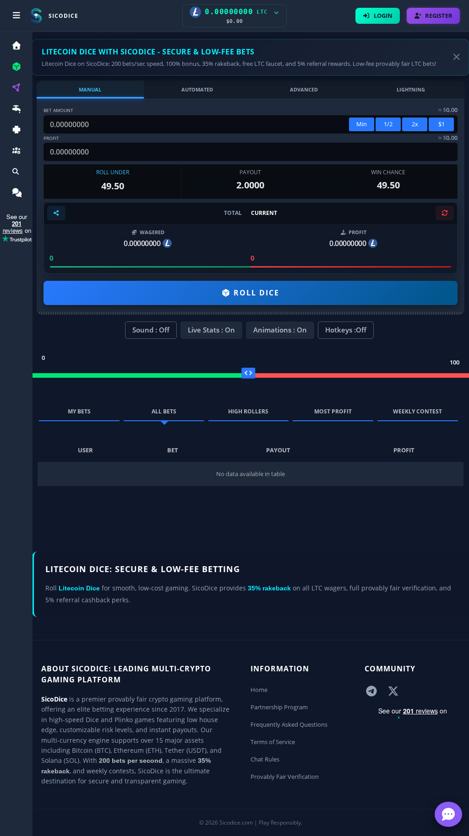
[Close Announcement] (457, 57)
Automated (197, 89)
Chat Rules (265, 759)
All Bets (164, 411)
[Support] (16, 194)
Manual (90, 89)
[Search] (16, 173)
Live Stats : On (211, 329)
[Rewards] (16, 131)
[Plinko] (16, 89)
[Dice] (16, 68)
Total (233, 213)
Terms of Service (273, 742)
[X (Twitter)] (393, 690)
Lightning (411, 89)
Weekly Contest (417, 411)
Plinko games (135, 719)
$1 (441, 124)
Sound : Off (150, 329)
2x (415, 124)
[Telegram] (371, 690)
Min (361, 124)
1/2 (388, 124)
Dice (92, 719)
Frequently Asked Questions (289, 724)
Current (264, 213)
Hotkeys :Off (345, 329)
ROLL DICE (255, 293)
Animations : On (280, 329)
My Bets (79, 411)
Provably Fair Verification (285, 776)
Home (259, 690)
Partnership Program (279, 707)
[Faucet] (16, 110)
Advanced (304, 89)
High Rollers (248, 411)
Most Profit (333, 411)
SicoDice (54, 699)
